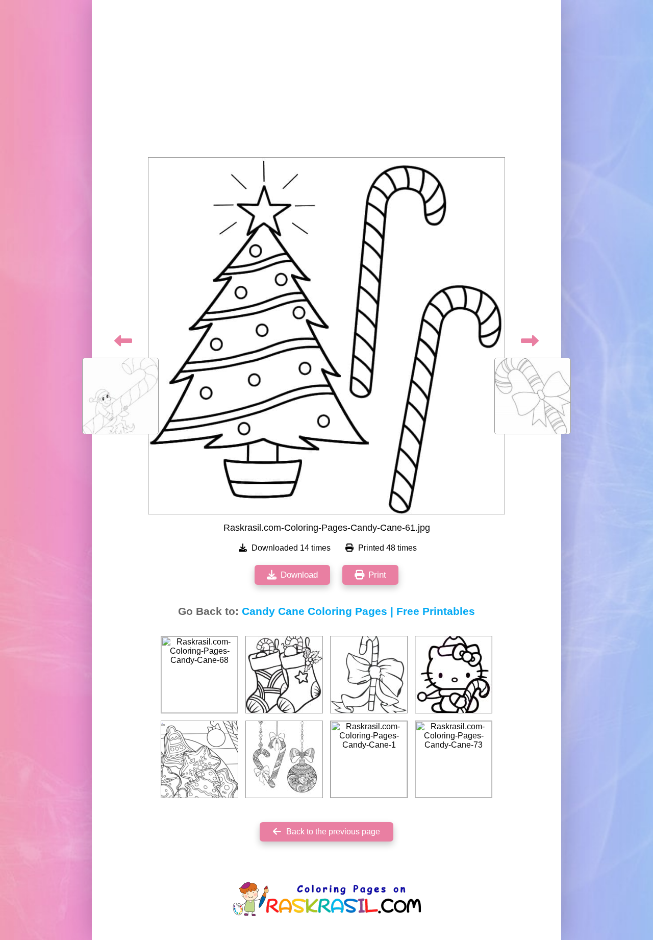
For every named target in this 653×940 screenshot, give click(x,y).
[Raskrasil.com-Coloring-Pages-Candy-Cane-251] (284, 759)
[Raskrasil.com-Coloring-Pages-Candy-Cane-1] (369, 759)
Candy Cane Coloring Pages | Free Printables (358, 611)
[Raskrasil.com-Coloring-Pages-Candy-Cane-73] (453, 759)
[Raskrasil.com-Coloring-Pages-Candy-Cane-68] (199, 674)
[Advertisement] (326, 81)
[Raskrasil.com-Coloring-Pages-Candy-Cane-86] (284, 674)
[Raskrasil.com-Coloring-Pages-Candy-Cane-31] (369, 674)
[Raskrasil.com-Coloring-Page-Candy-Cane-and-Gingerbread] (199, 759)
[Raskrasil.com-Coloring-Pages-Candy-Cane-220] (453, 674)
